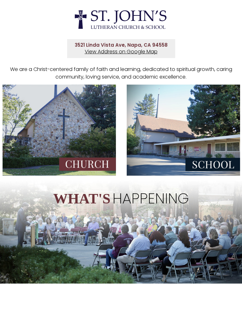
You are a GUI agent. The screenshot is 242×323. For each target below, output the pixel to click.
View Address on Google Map (121, 51)
